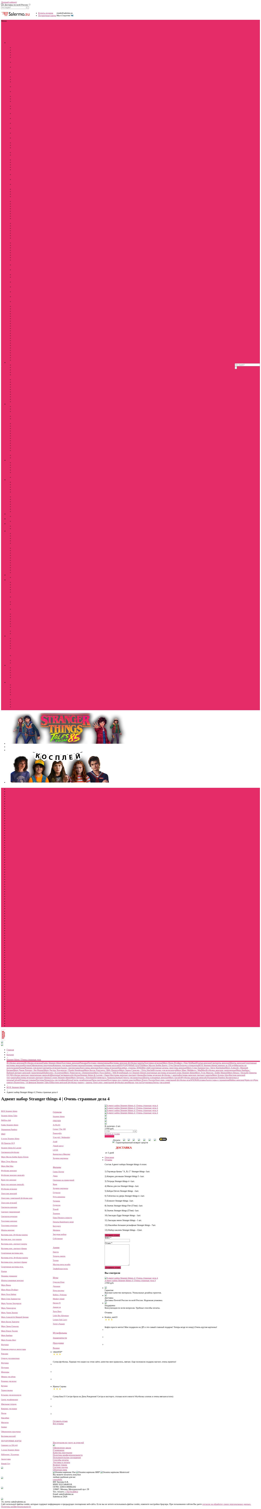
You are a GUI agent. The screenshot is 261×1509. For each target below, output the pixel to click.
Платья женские (19, 143)
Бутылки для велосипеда (23, 328)
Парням (15, 35)
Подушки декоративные (23, 345)
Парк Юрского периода (23, 416)
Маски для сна (19, 226)
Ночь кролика (58, 1291)
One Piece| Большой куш (23, 392)
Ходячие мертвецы (21, 387)
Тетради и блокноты (21, 331)
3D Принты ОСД (20, 201)
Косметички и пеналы (22, 213)
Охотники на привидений (63, 1180)
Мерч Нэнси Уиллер (21, 228)
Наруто (15, 462)
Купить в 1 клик (112, 1134)
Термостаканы (19, 326)
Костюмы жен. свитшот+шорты (14, 1244)
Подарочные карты (47, 15)
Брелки (15, 670)
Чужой (15, 433)
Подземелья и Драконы (23, 191)
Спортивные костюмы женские (21, 845)
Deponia (16, 482)
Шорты (15, 631)
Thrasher (16, 687)
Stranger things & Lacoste (11, 1148)
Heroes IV (57, 1303)
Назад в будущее (19, 445)
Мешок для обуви (8, 1377)
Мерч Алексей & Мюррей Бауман (15, 1317)
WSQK (15, 55)
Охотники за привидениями (19, 412)
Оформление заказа (62, 1448)
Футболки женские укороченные (21, 83)
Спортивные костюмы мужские (21, 874)
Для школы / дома (20, 33)
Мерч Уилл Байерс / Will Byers (21, 945)
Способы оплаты (61, 1460)
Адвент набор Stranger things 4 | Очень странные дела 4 (130, 1280)
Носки (15, 231)
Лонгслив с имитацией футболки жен (23, 197)
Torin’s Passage (19, 504)
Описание (109, 1157)
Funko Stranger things (21, 311)
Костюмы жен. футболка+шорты (14, 1235)
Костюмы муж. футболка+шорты (14, 1258)
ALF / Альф (17, 382)
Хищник (16, 431)
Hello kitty (16, 516)
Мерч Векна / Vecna (21, 257)
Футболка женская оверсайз (19, 818)
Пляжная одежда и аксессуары (13, 1349)
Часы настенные (19, 255)
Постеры (16, 243)
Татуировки (17, 250)
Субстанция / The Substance (20, 451)
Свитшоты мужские (21, 165)
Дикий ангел (18, 384)
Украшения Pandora (21, 252)
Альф (55, 1142)
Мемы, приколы (19, 692)
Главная (10, 1050)
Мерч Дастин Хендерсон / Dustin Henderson (24, 278)
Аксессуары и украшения (24, 206)
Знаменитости (21, 31)
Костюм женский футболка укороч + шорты (24, 109)
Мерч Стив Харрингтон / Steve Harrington (24, 271)
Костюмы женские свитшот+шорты (20, 124)
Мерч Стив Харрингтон (11, 1299)
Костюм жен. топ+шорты (11, 1239)
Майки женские (19, 223)
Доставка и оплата (61, 1462)
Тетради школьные (21, 533)
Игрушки (16, 211)
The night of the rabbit (21, 484)
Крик (55, 1184)
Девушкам (6, 35)
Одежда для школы (21, 558)
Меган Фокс (18, 521)
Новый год (17, 526)
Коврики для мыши (21, 333)
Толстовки (17, 589)
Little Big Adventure (21, 502)
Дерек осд (16, 77)
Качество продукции (62, 1452)
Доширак (16, 690)
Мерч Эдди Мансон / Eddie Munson (23, 803)
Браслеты (16, 668)
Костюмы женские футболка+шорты (20, 114)
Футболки (17, 582)
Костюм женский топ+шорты (20, 119)
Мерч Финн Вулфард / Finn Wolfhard (22, 261)
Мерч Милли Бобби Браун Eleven (14, 1157)
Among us (57, 1307)
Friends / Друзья (19, 365)
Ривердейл (57, 1133)
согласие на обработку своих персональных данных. (226, 1504)
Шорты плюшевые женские (19, 852)
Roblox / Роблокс (20, 506)
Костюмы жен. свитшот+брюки (14, 1248)
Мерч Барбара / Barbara (23, 306)
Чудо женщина (19, 438)
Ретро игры (17, 697)
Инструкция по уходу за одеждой (68, 1442)
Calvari (15, 189)
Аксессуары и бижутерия (18, 665)
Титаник (56, 1201)
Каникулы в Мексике (22, 394)
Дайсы (15, 577)
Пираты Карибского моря (24, 421)
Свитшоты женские (21, 99)
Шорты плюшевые (21, 633)
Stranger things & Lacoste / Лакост (22, 857)
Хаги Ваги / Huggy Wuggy (24, 509)
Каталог (10, 1055)
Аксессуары (6, 1459)
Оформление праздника (23, 348)
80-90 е (15, 685)
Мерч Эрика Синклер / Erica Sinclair (23, 302)
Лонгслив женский (9, 1194)
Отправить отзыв (113, 1267)
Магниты (16, 555)
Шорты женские (19, 152)
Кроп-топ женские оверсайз (12, 1184)
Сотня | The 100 (59, 1129)
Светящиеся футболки (22, 245)
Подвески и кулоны (21, 672)
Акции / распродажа (21, 357)
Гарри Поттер (18, 436)
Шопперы (16, 314)
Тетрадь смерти (19, 465)
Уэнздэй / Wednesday (22, 377)
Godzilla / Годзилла (21, 440)
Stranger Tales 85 (19, 60)
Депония (56, 1286)
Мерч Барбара (6, 1335)
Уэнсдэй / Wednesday (61, 1137)
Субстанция (58, 1239)
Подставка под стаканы (23, 567)
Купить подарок (45, 13)
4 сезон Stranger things (22, 204)
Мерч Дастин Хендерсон (11, 1303)
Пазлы (15, 335)
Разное (56, 1348)
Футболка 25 (18, 704)
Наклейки (5, 1418)
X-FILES (56, 1125)
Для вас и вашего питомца (24, 545)
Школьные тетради (8, 1404)
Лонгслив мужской (9, 1203)
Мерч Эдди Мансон (9, 1162)
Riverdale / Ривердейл (22, 372)
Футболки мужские (21, 160)
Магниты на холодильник (24, 340)
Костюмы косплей (20, 50)
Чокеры (15, 680)
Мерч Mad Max (7, 1166)
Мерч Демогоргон (8, 1308)
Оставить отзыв (112, 1235)
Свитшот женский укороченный (20, 102)
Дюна (55, 1176)
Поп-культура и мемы (22, 38)
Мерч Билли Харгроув (10, 1322)
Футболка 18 (18, 702)
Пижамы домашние (21, 145)
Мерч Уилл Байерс (8, 1294)
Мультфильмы (8, 31)
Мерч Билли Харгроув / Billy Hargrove (23, 297)
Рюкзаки (16, 321)
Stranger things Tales (9, 1116)
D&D (31, 33)
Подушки (5, 1368)
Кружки (16, 323)
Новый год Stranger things (24, 194)
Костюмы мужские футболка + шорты (21, 170)
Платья (4, 1271)
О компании (58, 1450)
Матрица (16, 428)
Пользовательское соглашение (67, 1457)
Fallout (15, 389)
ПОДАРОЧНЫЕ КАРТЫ (24, 350)
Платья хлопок (19, 614)
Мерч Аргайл (18, 274)
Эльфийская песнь (20, 470)
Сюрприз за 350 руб (21, 353)
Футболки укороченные (23, 624)
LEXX (55, 1150)
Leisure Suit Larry (20, 497)
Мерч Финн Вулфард (9, 1290)
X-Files (15, 367)
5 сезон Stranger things (22, 355)
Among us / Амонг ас (22, 494)
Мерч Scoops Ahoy (20, 309)
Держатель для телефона (23, 209)
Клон (14, 397)
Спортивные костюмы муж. (12, 1267)
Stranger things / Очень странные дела (18, 26)
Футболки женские (21, 79)
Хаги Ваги (57, 1311)
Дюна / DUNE (18, 406)
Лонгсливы (17, 585)
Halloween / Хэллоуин (22, 360)
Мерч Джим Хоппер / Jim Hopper (22, 957)
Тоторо (15, 467)
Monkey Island (18, 487)
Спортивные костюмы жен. (12, 1253)
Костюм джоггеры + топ (23, 602)
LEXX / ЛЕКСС (19, 379)
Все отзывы (58, 1423)
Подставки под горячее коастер (21, 923)
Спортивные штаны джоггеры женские (21, 134)
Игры (28, 28)
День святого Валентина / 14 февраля (24, 877)
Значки (15, 343)
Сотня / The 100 (19, 370)
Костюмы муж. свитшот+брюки (14, 1262)
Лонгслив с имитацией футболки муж (23, 219)
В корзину (109, 1136)
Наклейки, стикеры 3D (23, 338)
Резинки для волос (20, 318)
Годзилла (56, 1193)
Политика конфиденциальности (68, 1455)
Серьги (15, 675)
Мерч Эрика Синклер (10, 1326)
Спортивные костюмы (22, 594)
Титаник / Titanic (20, 426)
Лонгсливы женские (21, 96)
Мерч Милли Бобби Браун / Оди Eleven (25, 801)
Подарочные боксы (21, 563)
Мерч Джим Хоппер (9, 1313)
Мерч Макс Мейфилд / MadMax (21, 806)
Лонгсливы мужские (22, 162)
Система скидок (60, 1467)
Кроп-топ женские (8, 1180)
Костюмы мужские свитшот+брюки (21, 175)
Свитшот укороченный (10, 1212)
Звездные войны (20, 443)
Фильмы (14, 28)
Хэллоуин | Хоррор (21, 528)
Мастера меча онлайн (22, 475)
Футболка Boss (19, 699)
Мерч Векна (6, 1285)
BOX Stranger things (21, 47)
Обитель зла (18, 448)
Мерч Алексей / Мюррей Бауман (22, 960)
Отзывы (108, 1160)
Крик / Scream (18, 409)
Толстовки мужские (21, 167)
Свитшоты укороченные (23, 621)
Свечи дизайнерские (21, 248)
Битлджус (16, 423)
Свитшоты (17, 587)
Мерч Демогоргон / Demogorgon (21, 283)
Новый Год (5, 1464)
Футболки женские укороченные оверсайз (22, 87)
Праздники (6, 33)
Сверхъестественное (21, 399)
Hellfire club (17, 52)
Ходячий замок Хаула (22, 477)
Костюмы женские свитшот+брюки (20, 129)
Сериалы (5, 28)
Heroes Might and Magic (23, 499)
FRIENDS (57, 1121)
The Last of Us (18, 511)
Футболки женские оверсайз (12, 1175)
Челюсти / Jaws (19, 458)
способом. (57, 1479)
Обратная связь (60, 1470)
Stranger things (59, 1117)
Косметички (18, 548)
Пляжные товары (20, 235)
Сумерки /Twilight (20, 455)
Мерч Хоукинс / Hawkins (23, 316)
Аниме (22, 28)
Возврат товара (60, 1465)
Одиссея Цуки (19, 489)
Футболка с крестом (21, 707)
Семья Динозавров (21, 401)
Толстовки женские (21, 106)
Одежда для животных (22, 233)
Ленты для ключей (20, 216)
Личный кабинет (9, 2)
